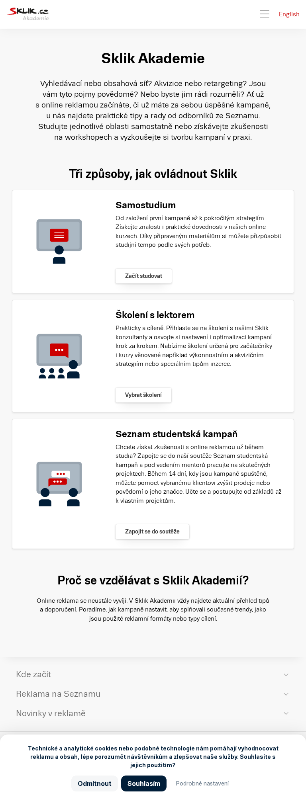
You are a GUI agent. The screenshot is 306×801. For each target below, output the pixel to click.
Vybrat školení (143, 395)
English (289, 14)
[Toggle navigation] (265, 14)
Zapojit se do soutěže (152, 531)
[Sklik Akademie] (27, 14)
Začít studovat (143, 276)
